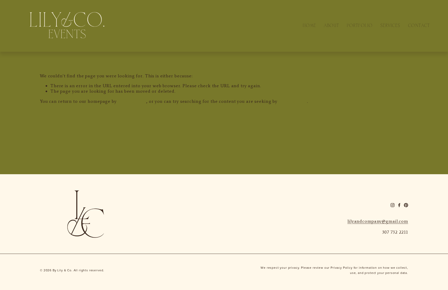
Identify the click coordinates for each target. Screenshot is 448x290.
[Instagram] (392, 205)
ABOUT (331, 26)
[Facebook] (399, 205)
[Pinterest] (406, 205)
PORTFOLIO (360, 26)
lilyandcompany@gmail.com (377, 221)
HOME (309, 26)
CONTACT (419, 26)
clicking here (132, 101)
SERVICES (390, 26)
